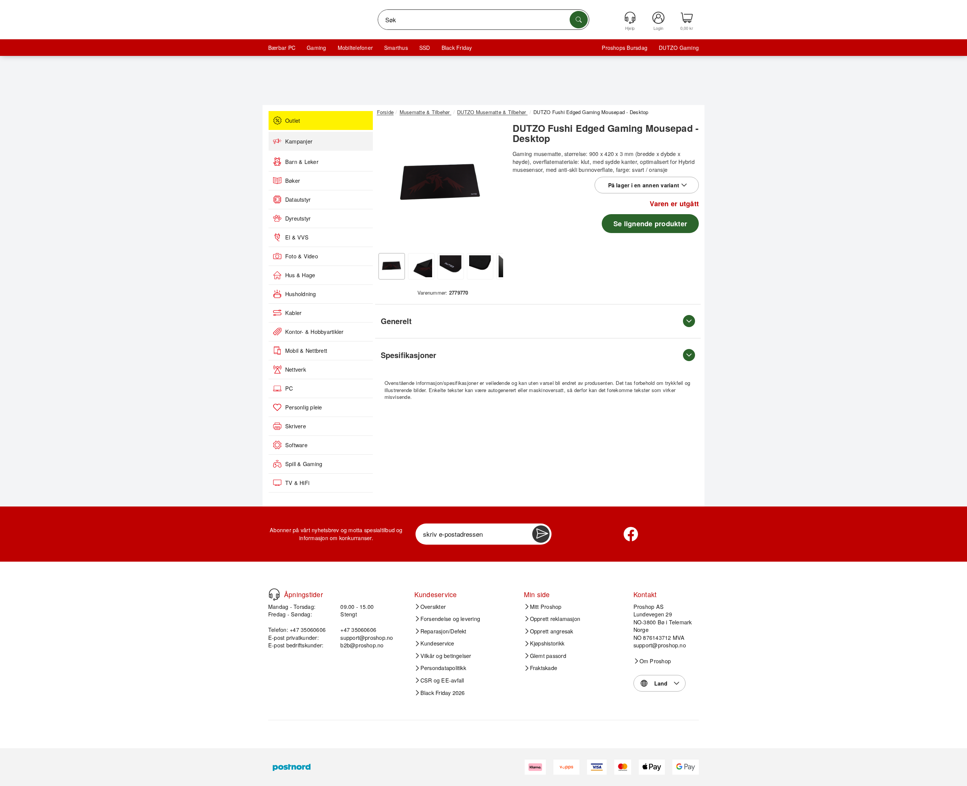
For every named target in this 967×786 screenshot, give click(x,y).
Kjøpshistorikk (547, 643)
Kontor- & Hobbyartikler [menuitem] (314, 331)
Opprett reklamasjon (555, 618)
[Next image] (491, 186)
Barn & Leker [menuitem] (301, 161)
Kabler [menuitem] (293, 313)
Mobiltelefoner (355, 47)
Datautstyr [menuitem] (297, 199)
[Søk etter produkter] (579, 19)
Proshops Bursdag (624, 47)
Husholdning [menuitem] (300, 294)
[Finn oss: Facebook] (630, 534)
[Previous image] (388, 186)
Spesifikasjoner (408, 354)
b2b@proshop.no (361, 645)
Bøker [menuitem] (292, 180)
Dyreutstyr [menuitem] (297, 218)
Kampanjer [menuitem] (298, 141)
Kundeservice (437, 643)
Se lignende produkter (650, 224)
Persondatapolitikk (443, 668)
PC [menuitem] (289, 388)
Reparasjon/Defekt (443, 631)
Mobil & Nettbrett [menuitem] (306, 350)
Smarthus (396, 47)
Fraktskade (543, 668)
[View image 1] (391, 266)
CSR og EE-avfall (442, 680)
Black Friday (457, 47)
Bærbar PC (281, 47)
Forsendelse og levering (450, 618)
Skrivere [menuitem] (295, 426)
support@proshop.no (366, 637)
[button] (440, 184)
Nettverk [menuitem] (295, 369)
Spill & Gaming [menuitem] (303, 464)
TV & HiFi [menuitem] (297, 482)
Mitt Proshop (546, 606)
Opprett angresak (551, 631)
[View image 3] (450, 266)
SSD (424, 47)
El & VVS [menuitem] (297, 237)
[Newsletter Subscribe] (541, 534)
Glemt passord (548, 655)
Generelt (396, 320)
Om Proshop (655, 661)
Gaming (316, 47)
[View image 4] (480, 266)
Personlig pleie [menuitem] (303, 407)
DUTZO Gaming (679, 47)
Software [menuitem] (296, 445)
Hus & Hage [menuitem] (300, 275)
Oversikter (433, 606)
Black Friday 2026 (442, 692)
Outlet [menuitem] (292, 120)
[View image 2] (421, 266)
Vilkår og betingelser (445, 655)
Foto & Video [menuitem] (301, 256)
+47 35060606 (358, 629)
